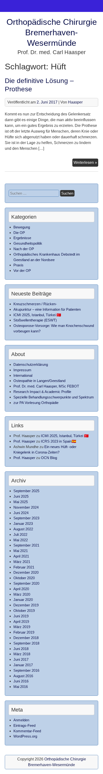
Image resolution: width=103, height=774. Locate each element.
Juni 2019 (21, 616)
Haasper (75, 102)
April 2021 (21, 556)
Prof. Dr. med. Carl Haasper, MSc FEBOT (46, 386)
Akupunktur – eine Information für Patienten (47, 309)
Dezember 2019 (26, 605)
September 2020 (26, 583)
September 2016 (26, 670)
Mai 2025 (20, 502)
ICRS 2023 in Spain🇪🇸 (58, 441)
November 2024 (26, 507)
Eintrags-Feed (24, 725)
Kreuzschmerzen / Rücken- (35, 304)
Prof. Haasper (24, 441)
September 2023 (26, 518)
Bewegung (21, 227)
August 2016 (23, 676)
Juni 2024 (21, 513)
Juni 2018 (21, 649)
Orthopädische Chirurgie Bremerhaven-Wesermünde (51, 32)
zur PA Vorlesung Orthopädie (35, 403)
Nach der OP (23, 249)
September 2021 (26, 545)
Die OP (19, 233)
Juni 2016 (21, 681)
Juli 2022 (20, 534)
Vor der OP (22, 270)
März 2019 (21, 627)
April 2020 (21, 589)
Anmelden (21, 720)
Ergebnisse (22, 238)
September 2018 (26, 643)
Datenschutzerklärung (30, 364)
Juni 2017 (21, 659)
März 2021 (21, 562)
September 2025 (26, 491)
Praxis (18, 265)
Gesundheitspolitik (27, 243)
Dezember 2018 (26, 638)
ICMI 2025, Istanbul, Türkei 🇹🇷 (37, 315)
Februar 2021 (23, 567)
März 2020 (21, 594)
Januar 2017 (23, 665)
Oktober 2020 (24, 578)
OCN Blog (49, 458)
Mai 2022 (20, 540)
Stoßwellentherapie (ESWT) (35, 320)
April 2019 (21, 621)
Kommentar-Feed (27, 731)
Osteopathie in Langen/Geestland (39, 381)
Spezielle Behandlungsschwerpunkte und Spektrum (53, 397)
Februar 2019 (23, 632)
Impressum (22, 370)
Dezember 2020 (26, 572)
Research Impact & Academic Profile (42, 392)
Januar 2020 (23, 600)
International (22, 375)
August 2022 (23, 529)
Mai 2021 (20, 551)
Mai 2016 (20, 687)
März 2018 (21, 654)
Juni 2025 (21, 496)
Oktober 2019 (24, 611)
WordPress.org (25, 736)
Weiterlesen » (86, 163)
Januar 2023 (23, 523)
